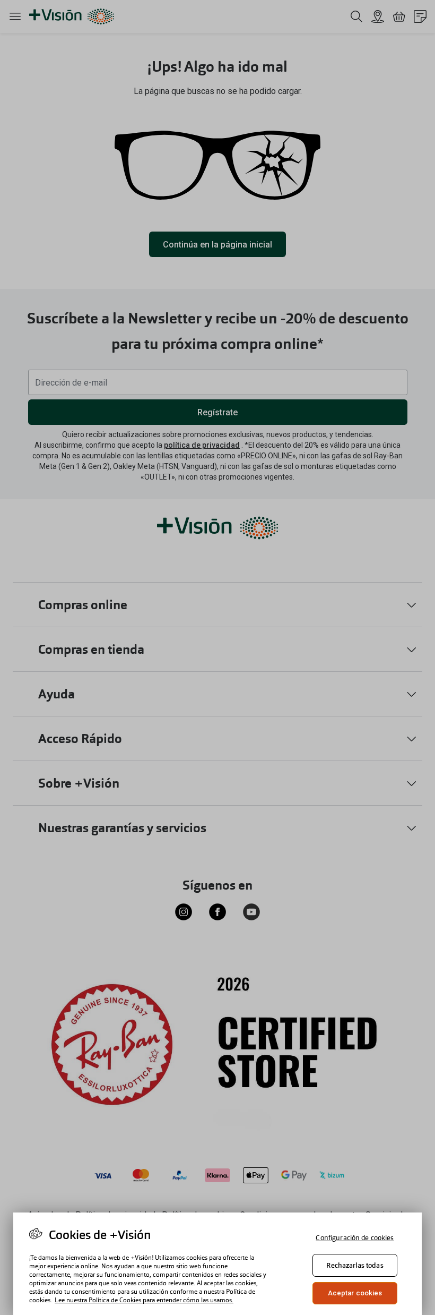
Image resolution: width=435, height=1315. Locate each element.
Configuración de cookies (355, 1237)
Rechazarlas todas (354, 1265)
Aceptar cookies (355, 1293)
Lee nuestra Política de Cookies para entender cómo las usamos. (144, 1300)
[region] (217, 1263)
